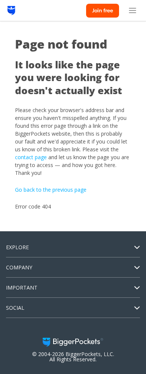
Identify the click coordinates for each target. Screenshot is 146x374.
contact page (31, 157)
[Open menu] (132, 10)
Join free (102, 10)
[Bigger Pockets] (11, 10)
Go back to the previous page (50, 189)
